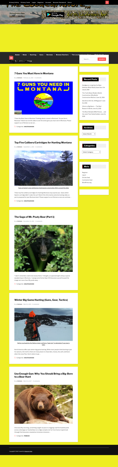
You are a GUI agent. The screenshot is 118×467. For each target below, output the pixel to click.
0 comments (38, 78)
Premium (27, 435)
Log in (84, 175)
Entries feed (86, 177)
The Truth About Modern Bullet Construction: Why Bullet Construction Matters (92, 95)
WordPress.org (86, 182)
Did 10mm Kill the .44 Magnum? (92, 101)
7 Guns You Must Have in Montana (33, 73)
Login (34, 2)
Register (41, 2)
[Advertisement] (59, 38)
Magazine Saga (28, 451)
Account (48, 2)
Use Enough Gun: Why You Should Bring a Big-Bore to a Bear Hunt (43, 375)
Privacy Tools (25, 2)
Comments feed (87, 180)
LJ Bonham (19, 78)
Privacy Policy (14, 2)
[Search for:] (89, 60)
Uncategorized (29, 126)
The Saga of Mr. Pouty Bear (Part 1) (34, 216)
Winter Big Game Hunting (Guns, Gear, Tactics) (41, 299)
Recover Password (59, 2)
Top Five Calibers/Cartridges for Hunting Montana (43, 142)
